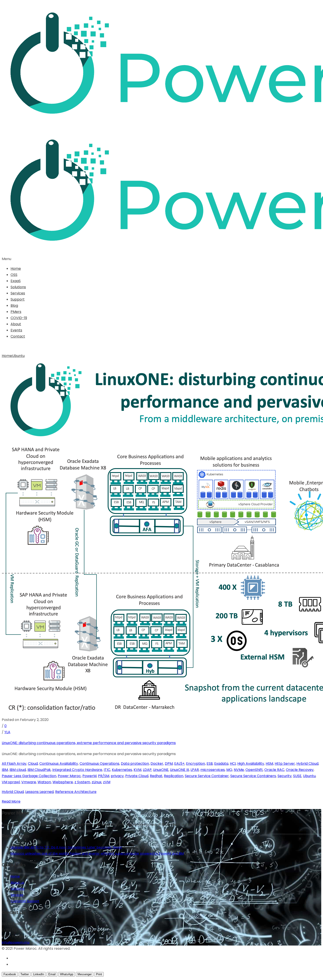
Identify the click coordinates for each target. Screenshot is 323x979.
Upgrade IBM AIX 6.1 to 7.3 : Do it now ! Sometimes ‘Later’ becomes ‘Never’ (66, 847)
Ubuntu (18, 355)
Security (285, 775)
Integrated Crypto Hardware (77, 769)
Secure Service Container (207, 775)
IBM (5, 769)
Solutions (18, 287)
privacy (117, 775)
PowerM (89, 775)
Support (18, 299)
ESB (210, 763)
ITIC (107, 769)
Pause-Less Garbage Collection (29, 775)
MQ (229, 769)
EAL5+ (179, 763)
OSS (14, 274)
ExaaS (16, 280)
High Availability (250, 763)
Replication (173, 775)
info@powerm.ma (15, 942)
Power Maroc (69, 775)
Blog (14, 305)
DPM (169, 763)
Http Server (285, 763)
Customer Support (25, 901)
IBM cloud (17, 769)
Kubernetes (122, 769)
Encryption (195, 763)
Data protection (135, 763)
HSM (269, 763)
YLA (7, 732)
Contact (18, 336)
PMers (16, 311)
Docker (157, 763)
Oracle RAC (274, 769)
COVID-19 (19, 317)
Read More (11, 801)
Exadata (221, 763)
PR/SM (103, 775)
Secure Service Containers (253, 775)
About (16, 324)
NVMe (239, 769)
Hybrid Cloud (307, 763)
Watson (44, 782)
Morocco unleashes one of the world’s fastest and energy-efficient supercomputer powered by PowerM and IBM (97, 853)
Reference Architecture (75, 791)
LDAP (147, 769)
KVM (137, 769)
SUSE (297, 775)
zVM (106, 782)
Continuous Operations (99, 763)
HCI (233, 763)
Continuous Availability (58, 763)
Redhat (156, 775)
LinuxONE (161, 769)
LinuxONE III (179, 769)
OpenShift (254, 769)
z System (82, 782)
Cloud (33, 763)
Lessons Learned (39, 791)
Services (18, 293)
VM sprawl (11, 782)
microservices (212, 769)
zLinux (97, 782)
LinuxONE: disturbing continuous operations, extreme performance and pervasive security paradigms (89, 742)
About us (17, 882)
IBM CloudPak (39, 769)
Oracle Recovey (300, 769)
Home (16, 268)
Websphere (63, 782)
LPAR (195, 769)
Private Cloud (136, 775)
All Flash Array (14, 763)
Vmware (28, 782)
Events (16, 330)
